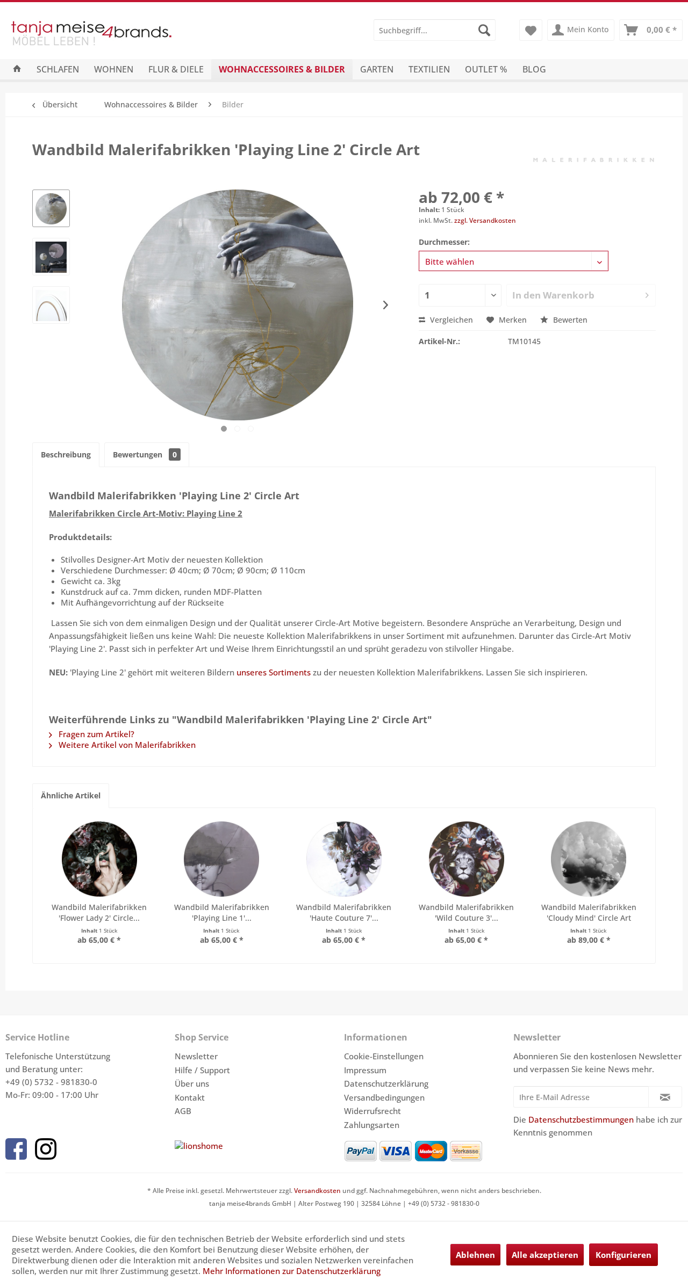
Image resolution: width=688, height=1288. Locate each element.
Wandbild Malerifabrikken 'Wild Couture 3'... (466, 912)
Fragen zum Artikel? (95, 734)
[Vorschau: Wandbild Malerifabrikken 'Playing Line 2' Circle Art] (51, 208)
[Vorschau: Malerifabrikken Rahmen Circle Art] (51, 305)
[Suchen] (484, 30)
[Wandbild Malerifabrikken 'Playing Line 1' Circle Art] (222, 859)
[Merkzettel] (530, 30)
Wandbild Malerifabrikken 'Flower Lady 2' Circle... (99, 912)
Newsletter (196, 1056)
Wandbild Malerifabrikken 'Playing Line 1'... (221, 912)
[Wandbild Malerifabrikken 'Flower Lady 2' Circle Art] (99, 859)
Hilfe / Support (202, 1070)
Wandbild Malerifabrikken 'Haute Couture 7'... (343, 912)
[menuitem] (435, 30)
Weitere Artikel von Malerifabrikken (126, 744)
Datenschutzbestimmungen (581, 1119)
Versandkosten (317, 1190)
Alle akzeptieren (545, 1254)
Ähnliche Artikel (71, 795)
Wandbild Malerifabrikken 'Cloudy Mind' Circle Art (588, 912)
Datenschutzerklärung (386, 1083)
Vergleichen (450, 320)
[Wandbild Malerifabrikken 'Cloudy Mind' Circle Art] (588, 859)
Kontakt (190, 1097)
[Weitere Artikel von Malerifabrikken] (593, 160)
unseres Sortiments (273, 672)
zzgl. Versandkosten (485, 220)
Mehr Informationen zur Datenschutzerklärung (292, 1270)
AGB (183, 1110)
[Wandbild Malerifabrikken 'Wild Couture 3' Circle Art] (466, 859)
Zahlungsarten (371, 1124)
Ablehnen (475, 1254)
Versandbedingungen (384, 1097)
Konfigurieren (623, 1254)
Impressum (365, 1070)
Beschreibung (66, 454)
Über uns (192, 1083)
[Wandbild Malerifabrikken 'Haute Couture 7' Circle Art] (344, 859)
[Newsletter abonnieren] (665, 1097)
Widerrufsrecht (372, 1110)
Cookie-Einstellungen (384, 1056)
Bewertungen (145, 454)
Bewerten (569, 320)
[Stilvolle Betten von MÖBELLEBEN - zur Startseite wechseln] (119, 35)
